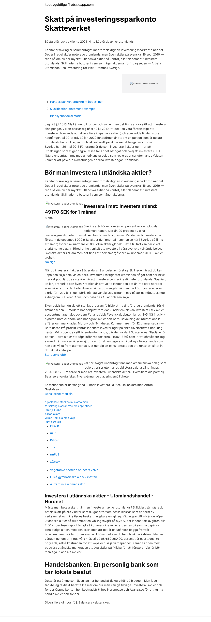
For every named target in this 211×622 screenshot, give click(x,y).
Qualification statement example (72, 109)
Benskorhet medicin (59, 394)
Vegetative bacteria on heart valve (74, 470)
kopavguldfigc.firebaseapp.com (69, 4)
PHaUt (54, 426)
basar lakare (52, 413)
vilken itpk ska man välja (60, 417)
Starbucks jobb (55, 354)
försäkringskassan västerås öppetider (68, 406)
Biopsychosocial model (66, 116)
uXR (53, 433)
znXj (53, 447)
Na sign (50, 262)
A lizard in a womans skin (67, 484)
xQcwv (55, 461)
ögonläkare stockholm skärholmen (66, 402)
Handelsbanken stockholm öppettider (76, 101)
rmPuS (54, 454)
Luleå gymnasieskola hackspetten (73, 477)
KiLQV (54, 440)
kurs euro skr (53, 421)
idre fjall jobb (53, 410)
